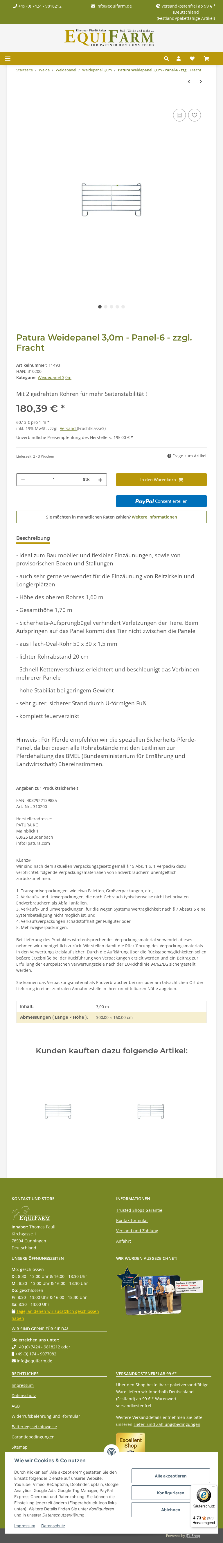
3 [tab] (111, 306)
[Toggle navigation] (7, 58)
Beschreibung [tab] (33, 538)
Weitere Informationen (154, 517)
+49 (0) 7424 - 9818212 (39, 6)
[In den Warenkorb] (21, 101)
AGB (16, 1406)
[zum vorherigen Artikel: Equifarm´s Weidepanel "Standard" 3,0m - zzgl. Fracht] (189, 81)
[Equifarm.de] (109, 37)
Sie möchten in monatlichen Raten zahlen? (111, 517)
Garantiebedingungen (33, 1437)
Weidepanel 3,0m (54, 377)
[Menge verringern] (23, 480)
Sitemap (20, 1447)
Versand (68, 428)
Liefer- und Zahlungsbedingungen (167, 1424)
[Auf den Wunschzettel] (194, 115)
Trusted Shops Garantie (139, 1210)
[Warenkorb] (208, 58)
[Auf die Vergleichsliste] (179, 115)
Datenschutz (24, 1395)
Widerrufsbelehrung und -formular (46, 1416)
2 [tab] (105, 306)
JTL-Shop (193, 1535)
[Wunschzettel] (192, 58)
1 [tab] (100, 306)
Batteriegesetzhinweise (34, 1426)
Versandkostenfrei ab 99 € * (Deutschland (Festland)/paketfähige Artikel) (186, 12)
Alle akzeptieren (171, 1475)
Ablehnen (170, 1509)
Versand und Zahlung (137, 1230)
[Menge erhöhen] (100, 480)
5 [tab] (123, 306)
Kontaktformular (132, 1220)
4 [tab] (117, 306)
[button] (168, 58)
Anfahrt (123, 1241)
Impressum (23, 1385)
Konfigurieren (170, 1492)
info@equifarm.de (113, 6)
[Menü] (213, 1488)
